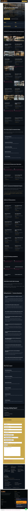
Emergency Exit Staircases (9, 142)
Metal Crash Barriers (8, 151)
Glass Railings (16, 493)
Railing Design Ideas (7, 213)
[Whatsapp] (26, 509)
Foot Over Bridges (7, 156)
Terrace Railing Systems (8, 229)
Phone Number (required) (7, 428)
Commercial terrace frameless (7, 275)
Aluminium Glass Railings (17, 496)
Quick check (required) (7, 457)
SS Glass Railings (16, 494)
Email (4, 431)
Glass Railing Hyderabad (18, 44)
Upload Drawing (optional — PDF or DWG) (10, 444)
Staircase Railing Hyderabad (19, 237)
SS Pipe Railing (7, 245)
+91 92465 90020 (6, 412)
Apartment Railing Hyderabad (17, 222)
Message (5, 446)
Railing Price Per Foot (18, 245)
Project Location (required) (7, 441)
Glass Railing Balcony (18, 213)
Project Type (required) (7, 436)
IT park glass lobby (7, 266)
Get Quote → (24, 1)
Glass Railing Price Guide (18, 205)
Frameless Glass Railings (17, 495)
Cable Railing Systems (8, 205)
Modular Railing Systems (8, 221)
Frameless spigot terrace (18, 274)
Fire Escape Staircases (8, 136)
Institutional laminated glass (19, 266)
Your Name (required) (7, 423)
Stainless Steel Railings (17, 492)
